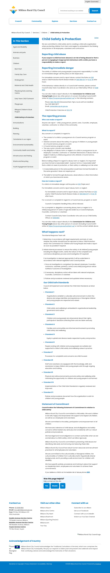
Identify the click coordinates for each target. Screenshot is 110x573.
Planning (16, 134)
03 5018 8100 (19, 508)
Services (73, 21)
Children (44, 33)
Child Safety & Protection (24, 117)
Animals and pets (19, 52)
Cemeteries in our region (22, 139)
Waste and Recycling (20, 161)
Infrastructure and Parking (22, 156)
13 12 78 (90, 80)
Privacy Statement (31, 564)
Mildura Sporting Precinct (49, 520)
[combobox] (92, 1)
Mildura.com (44, 523)
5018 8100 (56, 218)
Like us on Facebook (81, 511)
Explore (55, 21)
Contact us (91, 21)
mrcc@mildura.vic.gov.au (23, 510)
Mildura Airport (45, 508)
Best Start (18, 69)
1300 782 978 (55, 102)
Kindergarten (19, 80)
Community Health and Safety (24, 150)
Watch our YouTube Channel (84, 517)
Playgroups (19, 104)
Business (16, 58)
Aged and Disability (20, 47)
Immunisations (18, 123)
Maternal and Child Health (24, 85)
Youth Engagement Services (23, 167)
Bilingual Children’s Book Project (23, 111)
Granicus (98, 564)
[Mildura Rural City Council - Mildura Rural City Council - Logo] (27, 10)
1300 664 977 (81, 80)
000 (92, 77)
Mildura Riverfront (46, 517)
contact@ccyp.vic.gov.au (59, 106)
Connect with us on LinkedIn (84, 514)
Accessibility (42, 564)
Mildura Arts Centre (47, 511)
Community (37, 21)
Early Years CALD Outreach (24, 99)
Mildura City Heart (46, 514)
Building (16, 128)
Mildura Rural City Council (21, 33)
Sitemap (49, 564)
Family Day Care (20, 74)
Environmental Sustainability (23, 145)
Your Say (43, 526)
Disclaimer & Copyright (16, 564)
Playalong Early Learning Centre (23, 92)
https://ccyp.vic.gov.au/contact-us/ (62, 98)
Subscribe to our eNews (82, 508)
